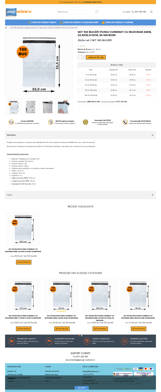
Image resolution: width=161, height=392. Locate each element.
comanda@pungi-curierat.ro (81, 360)
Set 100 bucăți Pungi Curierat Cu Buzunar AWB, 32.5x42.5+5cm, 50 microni (99, 317)
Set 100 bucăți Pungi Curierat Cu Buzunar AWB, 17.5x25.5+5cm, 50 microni (23, 317)
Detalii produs (23, 262)
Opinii (9, 195)
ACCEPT (82, 387)
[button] (79, 335)
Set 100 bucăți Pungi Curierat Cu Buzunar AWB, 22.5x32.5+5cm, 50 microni (23, 250)
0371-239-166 (81, 356)
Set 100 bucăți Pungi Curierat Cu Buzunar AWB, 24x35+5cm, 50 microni (61, 317)
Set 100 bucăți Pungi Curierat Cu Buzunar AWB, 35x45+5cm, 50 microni (138, 317)
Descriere (11, 135)
